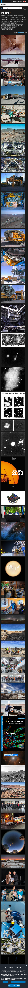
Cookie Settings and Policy (14, 985)
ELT (9, 17)
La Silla (10, 21)
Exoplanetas (22, 17)
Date (26, 32)
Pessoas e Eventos (5, 23)
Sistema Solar (19, 25)
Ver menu (5, 4)
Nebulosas (16, 21)
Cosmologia (4, 17)
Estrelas (14, 27)
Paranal (22, 21)
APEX (19, 15)
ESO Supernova (14, 17)
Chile (22, 15)
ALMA (15, 15)
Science (14, 1)
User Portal (19, 1)
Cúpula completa (5, 19)
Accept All (5, 982)
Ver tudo (3, 15)
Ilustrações (4, 21)
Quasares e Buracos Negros (8, 25)
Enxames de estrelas (6, 27)
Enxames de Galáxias (21, 19)
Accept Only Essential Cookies (18, 982)
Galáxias (13, 19)
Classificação (21, 32)
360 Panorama (10, 15)
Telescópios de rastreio (7, 29)
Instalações (14, 23)
